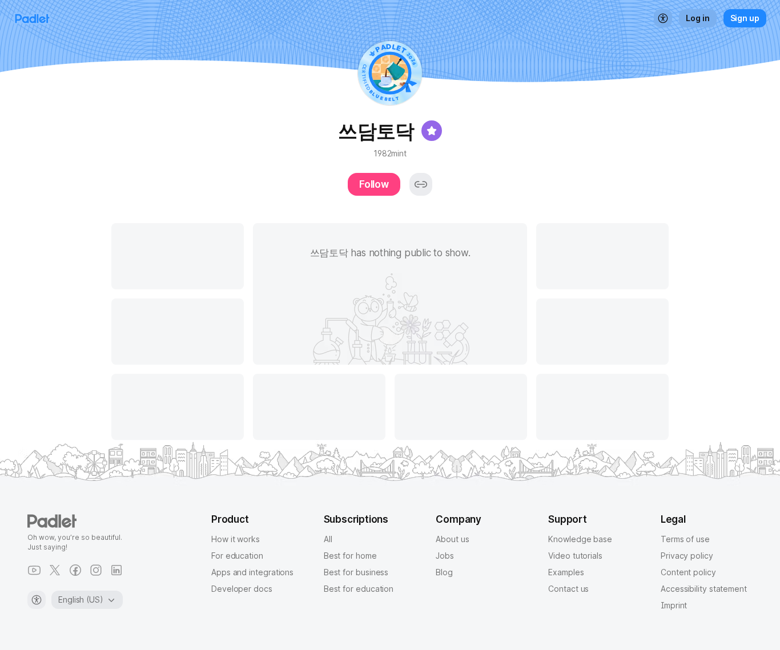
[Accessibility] (36, 600)
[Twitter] (55, 570)
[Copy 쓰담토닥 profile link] (420, 184)
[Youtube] (34, 570)
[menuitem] (663, 18)
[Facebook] (75, 570)
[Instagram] (96, 570)
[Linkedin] (116, 570)
